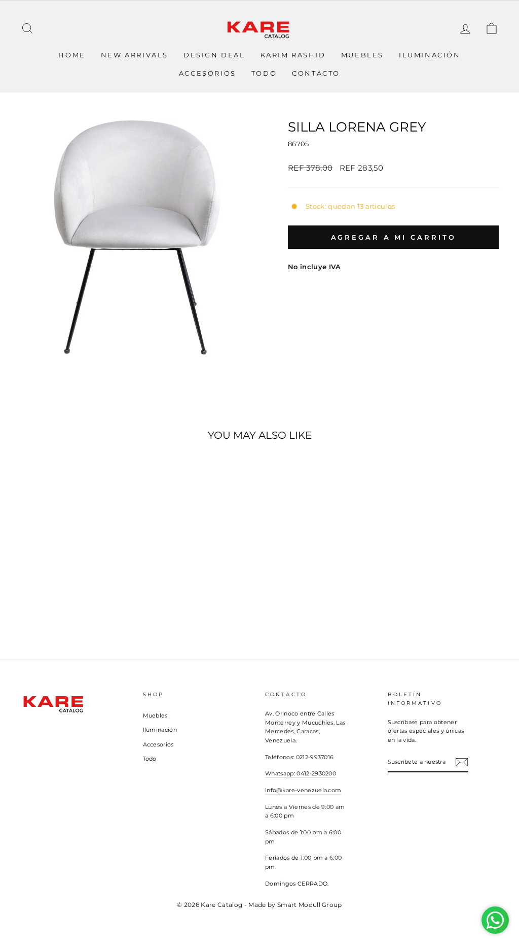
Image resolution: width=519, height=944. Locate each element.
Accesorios (207, 73)
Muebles (362, 55)
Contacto (316, 73)
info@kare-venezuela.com (303, 790)
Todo (264, 73)
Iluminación (430, 55)
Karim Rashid (293, 55)
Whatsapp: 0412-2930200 (300, 773)
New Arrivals (134, 55)
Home (71, 55)
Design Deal (214, 55)
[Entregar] (461, 762)
